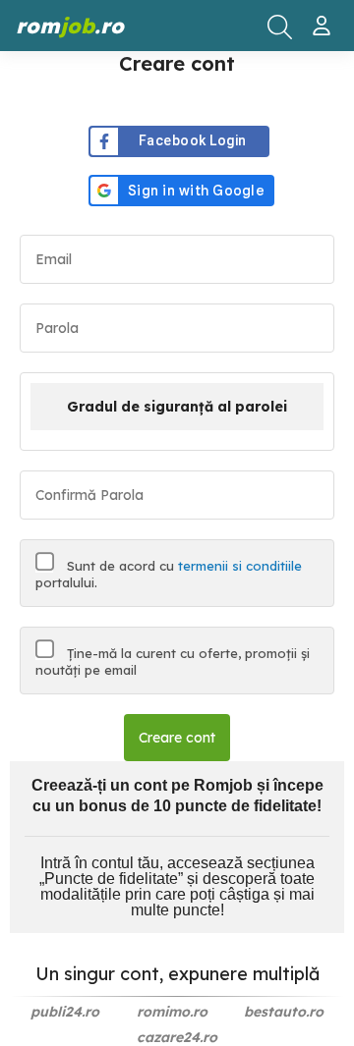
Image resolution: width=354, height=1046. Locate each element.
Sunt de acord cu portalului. (168, 574)
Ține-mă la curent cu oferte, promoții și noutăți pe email (172, 661)
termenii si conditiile (240, 566)
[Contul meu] (324, 17)
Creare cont (177, 737)
